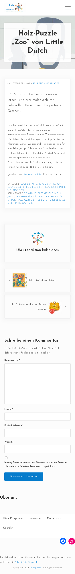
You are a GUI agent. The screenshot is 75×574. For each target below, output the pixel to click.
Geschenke (22, 187)
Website (8, 442)
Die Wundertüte (32, 174)
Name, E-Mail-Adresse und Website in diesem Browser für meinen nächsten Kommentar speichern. (35, 464)
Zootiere (27, 203)
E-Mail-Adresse (13, 425)
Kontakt (8, 527)
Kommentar (12, 360)
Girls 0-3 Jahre (38, 187)
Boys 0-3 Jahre (29, 184)
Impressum (35, 518)
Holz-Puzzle (24, 200)
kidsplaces (36, 568)
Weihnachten (15, 191)
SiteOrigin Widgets (26, 562)
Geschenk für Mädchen (30, 197)
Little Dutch (41, 200)
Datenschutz (54, 518)
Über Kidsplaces (13, 518)
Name (8, 409)
